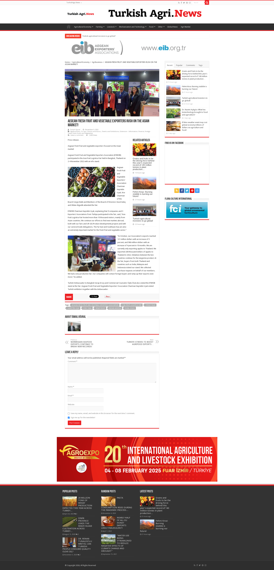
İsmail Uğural (75, 130)
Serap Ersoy (100, 308)
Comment (72, 361)
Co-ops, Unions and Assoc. (91, 131)
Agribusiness (97, 62)
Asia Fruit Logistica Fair (132, 305)
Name (71, 387)
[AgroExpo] (137, 459)
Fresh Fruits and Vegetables (83, 133)
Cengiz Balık (150, 305)
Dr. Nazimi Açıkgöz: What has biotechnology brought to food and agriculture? (195, 112)
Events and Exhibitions (110, 131)
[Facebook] (181, 2)
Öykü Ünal (87, 308)
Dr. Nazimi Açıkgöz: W (91, 36)
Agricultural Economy (82, 27)
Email (70, 396)
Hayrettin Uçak (73, 308)
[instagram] (190, 2)
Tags (201, 65)
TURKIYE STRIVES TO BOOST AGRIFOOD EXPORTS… (140, 342)
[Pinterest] (187, 2)
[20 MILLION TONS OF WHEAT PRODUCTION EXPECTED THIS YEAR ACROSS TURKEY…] (70, 501)
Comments (190, 65)
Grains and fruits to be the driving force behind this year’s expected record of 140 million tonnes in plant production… (143, 163)
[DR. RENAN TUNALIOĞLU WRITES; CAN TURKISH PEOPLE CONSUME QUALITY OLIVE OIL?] (70, 542)
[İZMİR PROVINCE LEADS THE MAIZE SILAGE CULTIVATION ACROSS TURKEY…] (70, 522)
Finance (141, 131)
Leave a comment (76, 135)
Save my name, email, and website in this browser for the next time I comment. (103, 413)
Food (151, 27)
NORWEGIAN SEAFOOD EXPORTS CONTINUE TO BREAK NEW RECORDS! (82, 343)
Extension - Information (129, 131)
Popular (179, 65)
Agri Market (185, 27)
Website (71, 404)
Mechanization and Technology (132, 27)
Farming (99, 27)
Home (68, 26)
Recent (170, 65)
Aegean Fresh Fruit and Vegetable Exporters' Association (95, 305)
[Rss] (179, 2)
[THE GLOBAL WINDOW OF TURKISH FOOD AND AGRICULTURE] (80, 13)
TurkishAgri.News (73, 3)
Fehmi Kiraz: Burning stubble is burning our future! (143, 194)
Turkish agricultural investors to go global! (143, 219)
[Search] (207, 2)
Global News (172, 27)
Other (160, 27)
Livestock (111, 27)
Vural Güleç (130, 308)
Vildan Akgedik (115, 308)
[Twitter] (184, 2)
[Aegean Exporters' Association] (137, 47)
